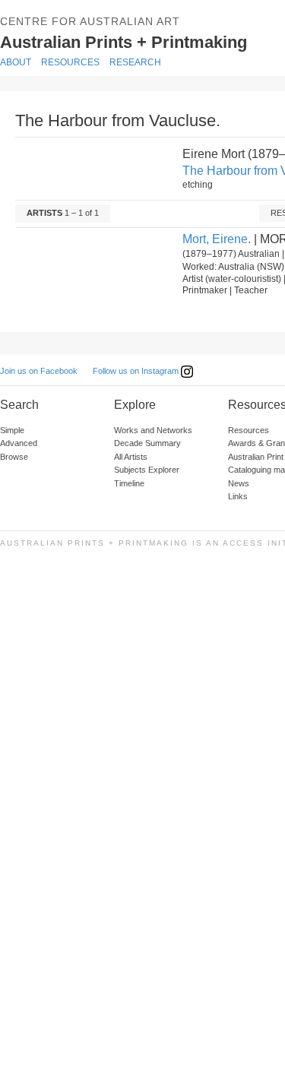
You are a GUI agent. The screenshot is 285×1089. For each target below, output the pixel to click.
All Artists (130, 456)
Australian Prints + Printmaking (141, 41)
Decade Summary (147, 443)
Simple (12, 430)
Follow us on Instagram (137, 370)
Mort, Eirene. (216, 239)
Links (238, 496)
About (15, 62)
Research (135, 62)
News (238, 483)
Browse (14, 456)
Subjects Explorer (146, 469)
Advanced (18, 443)
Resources (70, 62)
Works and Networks (153, 430)
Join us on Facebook (39, 370)
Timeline (129, 483)
